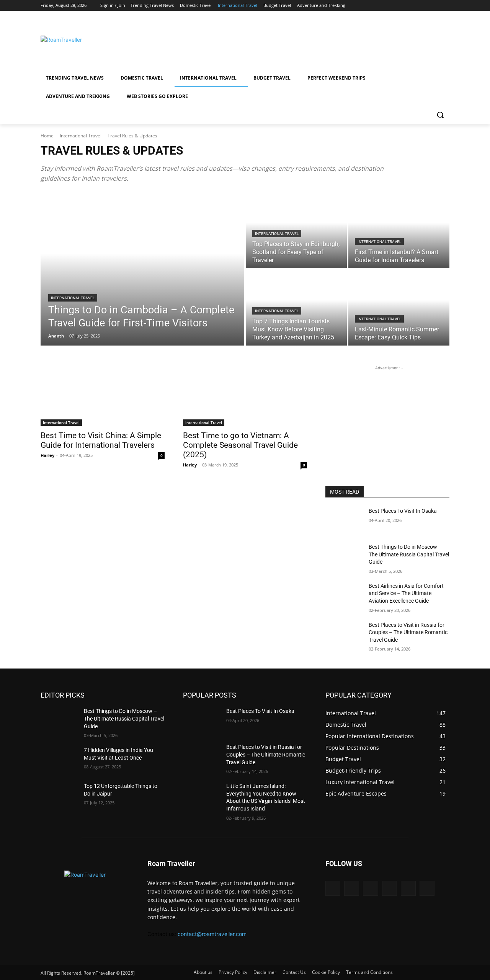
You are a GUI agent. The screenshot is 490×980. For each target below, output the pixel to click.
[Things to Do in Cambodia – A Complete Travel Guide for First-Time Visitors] (142, 269)
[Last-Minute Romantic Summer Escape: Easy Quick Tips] (398, 308)
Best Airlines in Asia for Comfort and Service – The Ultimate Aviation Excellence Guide (406, 593)
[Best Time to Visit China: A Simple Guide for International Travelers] (103, 395)
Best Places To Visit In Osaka (403, 511)
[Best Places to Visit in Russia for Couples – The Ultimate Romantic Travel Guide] (344, 634)
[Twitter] (434, 5)
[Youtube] (445, 5)
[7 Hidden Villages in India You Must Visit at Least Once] (59, 760)
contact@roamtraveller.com (212, 934)
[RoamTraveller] (102, 40)
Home (47, 135)
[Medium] (413, 5)
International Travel (80, 135)
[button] (440, 115)
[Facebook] (391, 5)
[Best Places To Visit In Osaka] (344, 520)
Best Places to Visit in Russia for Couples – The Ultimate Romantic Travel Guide (408, 632)
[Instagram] (402, 5)
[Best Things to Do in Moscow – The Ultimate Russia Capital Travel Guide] (344, 556)
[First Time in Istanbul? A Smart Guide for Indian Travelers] (398, 230)
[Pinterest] (424, 5)
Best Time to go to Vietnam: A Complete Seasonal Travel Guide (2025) (240, 445)
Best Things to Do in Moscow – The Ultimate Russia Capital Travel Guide (409, 554)
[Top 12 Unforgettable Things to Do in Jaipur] (59, 796)
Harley (47, 455)
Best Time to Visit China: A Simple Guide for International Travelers (101, 440)
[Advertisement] (306, 38)
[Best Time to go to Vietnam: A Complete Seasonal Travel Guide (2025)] (245, 395)
